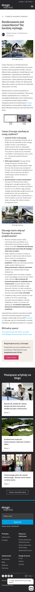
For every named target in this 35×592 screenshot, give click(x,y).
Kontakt (21, 1)
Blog (3, 562)
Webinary (5, 565)
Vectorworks (6, 537)
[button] (29, 2)
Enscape (29, 103)
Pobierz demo (11, 357)
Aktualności (6, 559)
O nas (21, 558)
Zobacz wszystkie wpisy (17, 492)
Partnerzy (5, 568)
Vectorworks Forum (25, 550)
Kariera (21, 561)
